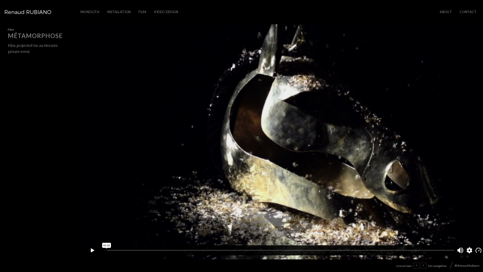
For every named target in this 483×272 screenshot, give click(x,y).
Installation (119, 12)
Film (142, 12)
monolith (89, 12)
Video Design (166, 12)
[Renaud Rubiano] (28, 12)
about (446, 12)
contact (468, 12)
